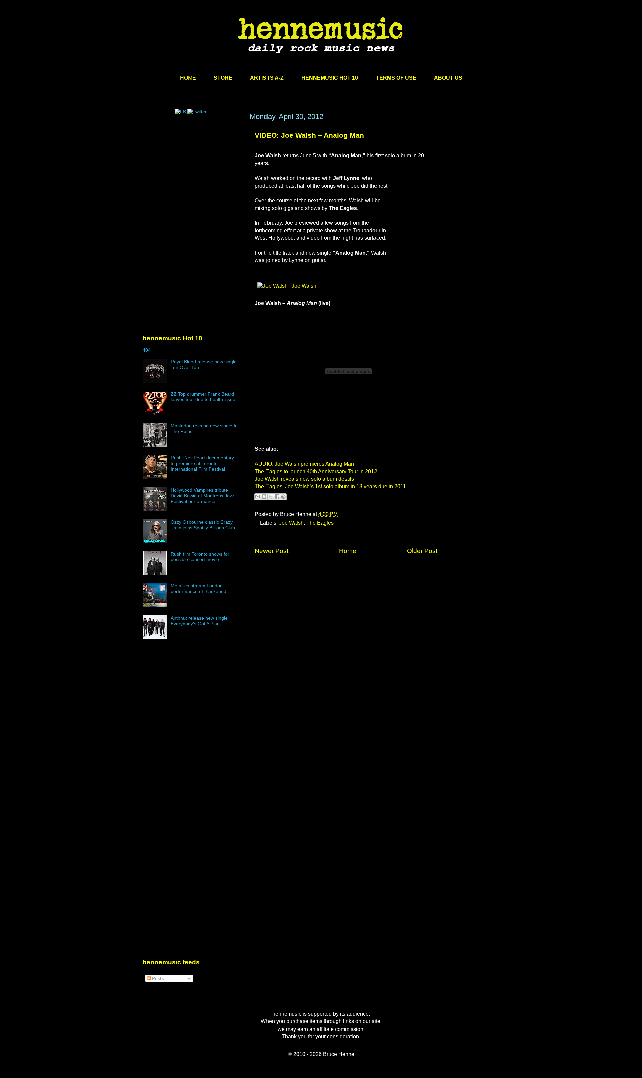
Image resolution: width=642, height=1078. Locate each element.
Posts (157, 978)
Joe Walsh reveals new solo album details (304, 479)
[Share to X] (270, 496)
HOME (188, 78)
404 (147, 350)
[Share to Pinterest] (283, 496)
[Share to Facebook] (277, 496)
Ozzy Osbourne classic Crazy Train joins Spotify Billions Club (203, 524)
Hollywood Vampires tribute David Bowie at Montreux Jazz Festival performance (202, 495)
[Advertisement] (193, 176)
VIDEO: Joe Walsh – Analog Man (309, 135)
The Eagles (320, 523)
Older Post (422, 550)
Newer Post (271, 550)
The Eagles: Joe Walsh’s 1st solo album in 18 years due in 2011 (330, 486)
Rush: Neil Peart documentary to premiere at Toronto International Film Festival (202, 463)
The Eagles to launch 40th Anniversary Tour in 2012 (316, 471)
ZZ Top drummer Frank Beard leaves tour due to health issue (203, 396)
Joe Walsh (303, 286)
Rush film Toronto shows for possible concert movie (200, 556)
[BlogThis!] (264, 496)
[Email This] (257, 496)
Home (347, 550)
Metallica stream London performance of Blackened (198, 588)
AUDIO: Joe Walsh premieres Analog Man (304, 464)
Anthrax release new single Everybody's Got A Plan (199, 620)
